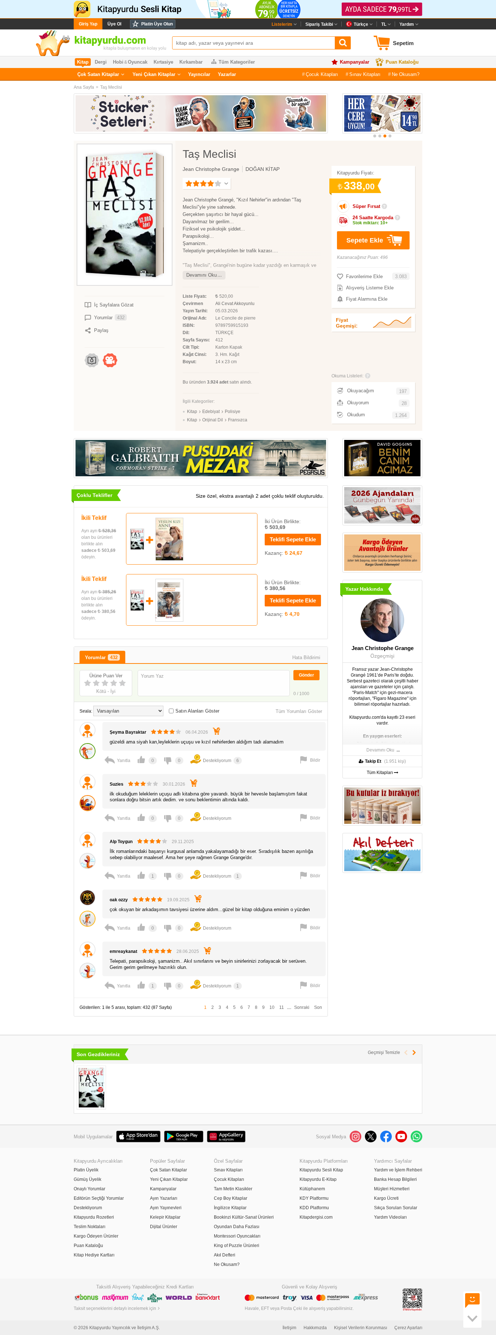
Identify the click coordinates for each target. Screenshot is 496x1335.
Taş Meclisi (111, 87)
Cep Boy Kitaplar (230, 1198)
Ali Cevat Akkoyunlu (235, 303)
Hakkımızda (315, 1327)
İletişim (289, 1327)
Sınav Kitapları (365, 74)
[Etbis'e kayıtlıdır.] (412, 1299)
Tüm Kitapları (380, 772)
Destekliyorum (88, 1207)
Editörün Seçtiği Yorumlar (99, 1198)
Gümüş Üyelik (87, 1179)
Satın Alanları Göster (197, 711)
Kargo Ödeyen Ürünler (96, 1236)
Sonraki (301, 1007)
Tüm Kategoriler (237, 62)
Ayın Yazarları (163, 1198)
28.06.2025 (187, 951)
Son (318, 1007)
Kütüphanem (312, 1188)
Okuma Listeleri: (347, 375)
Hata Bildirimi (306, 657)
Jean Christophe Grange (211, 169)
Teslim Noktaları (89, 1226)
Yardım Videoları (390, 1217)
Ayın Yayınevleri (166, 1207)
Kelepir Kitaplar (165, 1217)
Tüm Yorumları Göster (299, 711)
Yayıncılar (199, 74)
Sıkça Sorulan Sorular (395, 1207)
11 (281, 1007)
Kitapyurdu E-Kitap (318, 1179)
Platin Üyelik (86, 1169)
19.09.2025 (178, 899)
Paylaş (101, 330)
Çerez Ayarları (408, 1327)
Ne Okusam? (405, 74)
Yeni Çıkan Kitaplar (154, 74)
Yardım (406, 24)
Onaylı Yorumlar (89, 1188)
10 (272, 1007)
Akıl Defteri (224, 1255)
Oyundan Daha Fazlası (236, 1226)
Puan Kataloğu (402, 62)
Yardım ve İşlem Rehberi (398, 1169)
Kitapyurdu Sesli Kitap (321, 1169)
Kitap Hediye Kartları (94, 1255)
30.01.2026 (174, 784)
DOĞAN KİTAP (262, 169)
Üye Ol (114, 24)
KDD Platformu (314, 1207)
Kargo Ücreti (386, 1198)
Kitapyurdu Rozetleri (94, 1217)
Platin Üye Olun (157, 24)
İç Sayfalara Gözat (114, 305)
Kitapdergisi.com (316, 1217)
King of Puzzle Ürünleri (236, 1245)
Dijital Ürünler (163, 1226)
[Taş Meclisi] (91, 1088)
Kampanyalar (354, 62)
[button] (374, 136)
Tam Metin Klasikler (233, 1188)
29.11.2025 (183, 841)
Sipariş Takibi (319, 24)
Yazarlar (227, 74)
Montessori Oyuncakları (237, 1236)
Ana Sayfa (84, 87)
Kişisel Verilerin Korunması (360, 1327)
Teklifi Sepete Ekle (293, 539)
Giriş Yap (88, 24)
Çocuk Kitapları (322, 74)
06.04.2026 (197, 732)
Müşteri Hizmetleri (392, 1188)
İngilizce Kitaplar (230, 1207)
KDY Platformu (314, 1198)
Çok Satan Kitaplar (98, 74)
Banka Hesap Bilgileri (395, 1179)
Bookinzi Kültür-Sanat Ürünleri (244, 1217)
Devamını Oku (201, 275)
